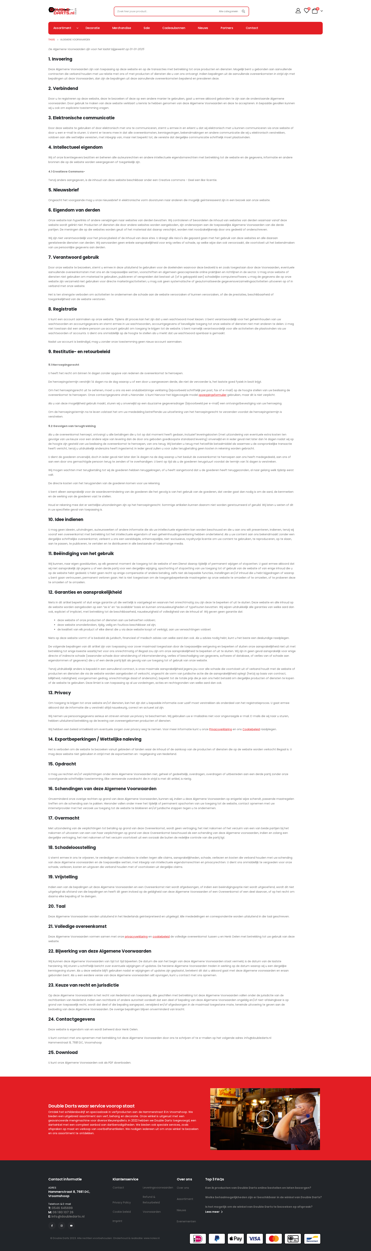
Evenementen (186, 1221)
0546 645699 (62, 1208)
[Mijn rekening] (298, 10)
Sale (147, 28)
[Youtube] (71, 1225)
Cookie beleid (122, 1212)
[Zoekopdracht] (243, 11)
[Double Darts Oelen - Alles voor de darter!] (62, 11)
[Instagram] (61, 1225)
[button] (265, 1119)
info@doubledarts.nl (67, 1216)
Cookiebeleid (251, 729)
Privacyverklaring (220, 729)
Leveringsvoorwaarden (158, 1188)
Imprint (117, 1221)
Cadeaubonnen (173, 28)
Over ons (183, 1188)
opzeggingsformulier (212, 395)
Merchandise (121, 28)
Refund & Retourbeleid (151, 1199)
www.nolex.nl (152, 1238)
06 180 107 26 (63, 1212)
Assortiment (185, 1199)
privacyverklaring (136, 936)
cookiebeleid (161, 936)
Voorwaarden (152, 1212)
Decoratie (93, 28)
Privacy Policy (122, 1202)
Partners (227, 28)
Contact (252, 28)
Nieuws (203, 28)
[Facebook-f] (52, 1225)
